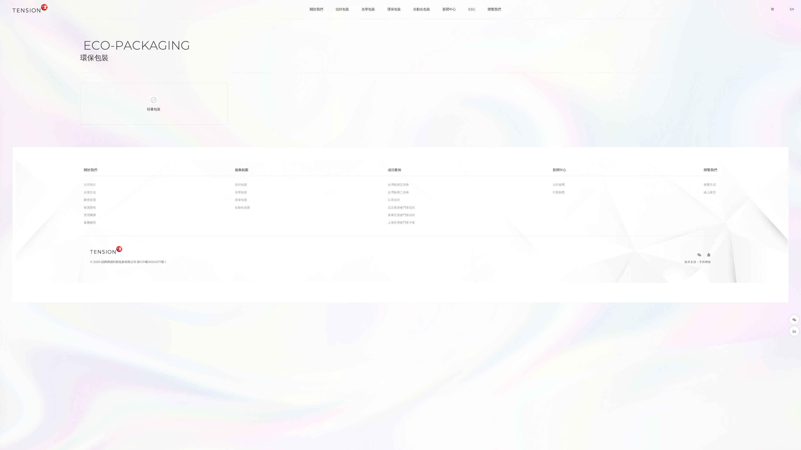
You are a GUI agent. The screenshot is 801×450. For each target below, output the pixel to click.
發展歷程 (90, 207)
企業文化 (90, 192)
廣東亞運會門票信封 (401, 215)
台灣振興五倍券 (398, 184)
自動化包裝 (421, 9)
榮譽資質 (90, 200)
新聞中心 (449, 9)
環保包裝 (394, 9)
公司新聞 (559, 184)
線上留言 (710, 192)
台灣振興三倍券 (398, 192)
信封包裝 (342, 9)
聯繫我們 (494, 9)
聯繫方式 (710, 184)
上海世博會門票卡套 (401, 222)
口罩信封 (394, 200)
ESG (471, 9)
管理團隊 (90, 215)
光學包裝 (368, 9)
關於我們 (316, 9)
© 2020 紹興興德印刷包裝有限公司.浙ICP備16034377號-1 (128, 262)
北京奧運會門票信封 (401, 207)
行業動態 (559, 192)
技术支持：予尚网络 (698, 262)
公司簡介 (90, 184)
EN (792, 9)
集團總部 (90, 222)
